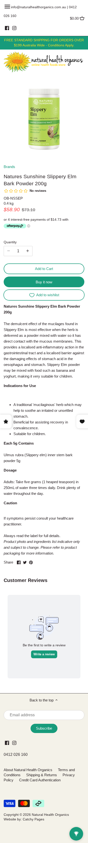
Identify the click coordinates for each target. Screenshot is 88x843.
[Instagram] (14, 28)
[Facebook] (7, 28)
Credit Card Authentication (40, 780)
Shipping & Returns (41, 775)
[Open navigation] (7, 6)
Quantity (10, 242)
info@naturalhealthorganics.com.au (38, 7)
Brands (9, 167)
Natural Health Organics (50, 815)
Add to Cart (44, 269)
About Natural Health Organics (28, 770)
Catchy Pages (33, 819)
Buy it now (44, 282)
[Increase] (27, 251)
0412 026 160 (16, 754)
